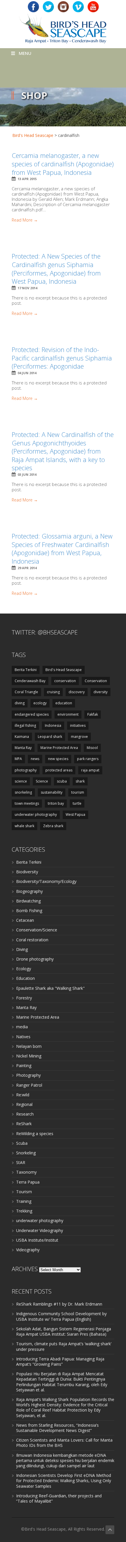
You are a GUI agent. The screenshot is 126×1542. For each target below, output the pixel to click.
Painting (23, 1065)
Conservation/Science (36, 930)
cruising (53, 691)
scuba (62, 781)
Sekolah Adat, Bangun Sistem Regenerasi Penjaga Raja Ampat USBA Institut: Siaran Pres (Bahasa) (63, 1331)
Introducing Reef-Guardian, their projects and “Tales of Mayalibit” (59, 1498)
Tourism (24, 1191)
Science (42, 781)
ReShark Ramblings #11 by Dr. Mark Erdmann (59, 1304)
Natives (23, 1036)
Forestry (24, 998)
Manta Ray (23, 747)
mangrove (79, 736)
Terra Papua (28, 1182)
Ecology (23, 968)
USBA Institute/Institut (37, 1240)
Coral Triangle (26, 691)
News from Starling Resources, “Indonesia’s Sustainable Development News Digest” (57, 1427)
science (21, 781)
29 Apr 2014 (27, 568)
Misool (92, 747)
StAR (20, 1162)
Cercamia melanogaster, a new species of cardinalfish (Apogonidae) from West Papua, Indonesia (63, 163)
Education (25, 978)
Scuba (22, 1143)
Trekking (24, 1211)
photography (26, 770)
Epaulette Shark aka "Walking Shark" (50, 988)
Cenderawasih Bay (30, 680)
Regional (24, 1104)
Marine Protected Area (59, 747)
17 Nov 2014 (27, 288)
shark (80, 781)
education (63, 703)
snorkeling (23, 792)
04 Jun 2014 (27, 373)
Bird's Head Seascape (32, 135)
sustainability (51, 792)
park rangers (87, 758)
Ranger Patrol (29, 1085)
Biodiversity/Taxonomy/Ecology (46, 881)
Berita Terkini (26, 669)
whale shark (24, 825)
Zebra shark (53, 825)
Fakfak (92, 714)
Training (23, 1201)
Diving (22, 949)
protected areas (58, 770)
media (22, 1026)
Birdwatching (28, 901)
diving (20, 703)
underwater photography (36, 814)
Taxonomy (26, 1172)
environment (68, 714)
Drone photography (35, 959)
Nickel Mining (28, 1056)
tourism (77, 792)
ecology (40, 703)
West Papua (75, 814)
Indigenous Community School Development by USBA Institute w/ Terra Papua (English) (61, 1316)
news (35, 758)
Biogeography (29, 891)
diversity (100, 691)
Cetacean (25, 920)
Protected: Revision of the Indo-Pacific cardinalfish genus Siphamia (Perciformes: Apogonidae (62, 357)
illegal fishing (25, 725)
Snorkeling (26, 1153)
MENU (25, 53)
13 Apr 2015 (27, 179)
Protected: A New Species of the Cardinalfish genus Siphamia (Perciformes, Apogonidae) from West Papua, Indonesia (56, 268)
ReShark (24, 1123)
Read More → (25, 220)
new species (58, 758)
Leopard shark (50, 736)
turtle (77, 803)
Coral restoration (32, 939)
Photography (28, 1075)
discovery (77, 691)
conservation (65, 680)
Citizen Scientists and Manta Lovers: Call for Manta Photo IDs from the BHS (64, 1442)
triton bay (56, 803)
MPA (18, 758)
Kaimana (22, 736)
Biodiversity (27, 871)
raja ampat (90, 770)
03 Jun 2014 (27, 474)
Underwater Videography (39, 1230)
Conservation (96, 680)
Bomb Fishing (29, 910)
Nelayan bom (29, 1046)
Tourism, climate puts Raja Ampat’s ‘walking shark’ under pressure (63, 1346)
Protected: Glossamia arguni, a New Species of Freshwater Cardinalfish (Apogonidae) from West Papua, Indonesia (62, 548)
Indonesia (53, 725)
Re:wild (22, 1094)
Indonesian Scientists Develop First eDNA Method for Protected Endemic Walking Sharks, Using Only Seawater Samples (63, 1481)
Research (25, 1114)
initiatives (78, 725)
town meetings (27, 803)
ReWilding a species (34, 1133)
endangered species (32, 714)
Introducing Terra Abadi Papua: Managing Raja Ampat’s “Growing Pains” (60, 1361)
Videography (28, 1249)
